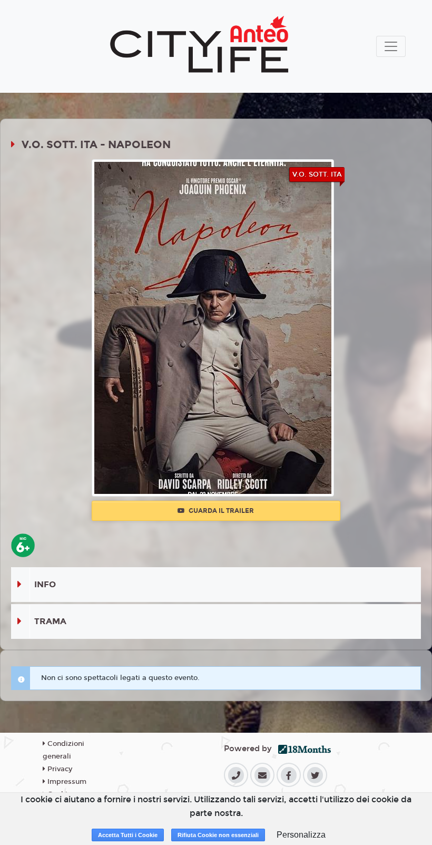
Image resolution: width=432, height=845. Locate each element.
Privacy (58, 769)
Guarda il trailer (220, 510)
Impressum (65, 782)
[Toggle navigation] (391, 46)
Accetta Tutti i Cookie (128, 835)
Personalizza (301, 834)
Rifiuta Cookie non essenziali (218, 835)
